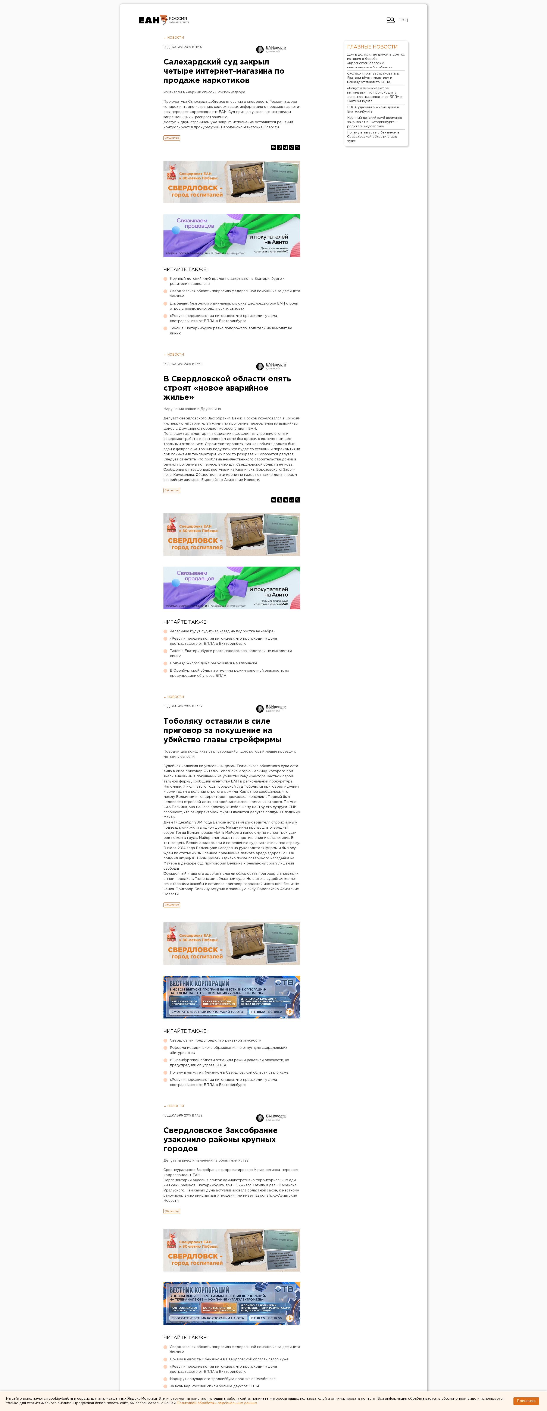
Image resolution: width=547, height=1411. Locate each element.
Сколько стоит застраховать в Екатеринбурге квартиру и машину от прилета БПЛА (373, 78)
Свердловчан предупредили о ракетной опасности (215, 1040)
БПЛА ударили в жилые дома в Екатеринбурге (373, 109)
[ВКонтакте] (273, 147)
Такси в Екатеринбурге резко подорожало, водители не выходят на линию (231, 331)
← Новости (173, 38)
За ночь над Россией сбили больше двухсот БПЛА (215, 1386)
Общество (172, 138)
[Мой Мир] (291, 147)
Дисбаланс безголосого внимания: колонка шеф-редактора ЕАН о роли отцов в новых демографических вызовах (234, 306)
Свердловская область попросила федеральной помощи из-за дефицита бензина (235, 294)
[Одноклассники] (279, 147)
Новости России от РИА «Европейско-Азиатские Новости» (153, 20)
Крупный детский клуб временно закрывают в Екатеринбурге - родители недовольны (227, 281)
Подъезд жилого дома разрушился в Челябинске (213, 663)
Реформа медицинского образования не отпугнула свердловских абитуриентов (228, 1050)
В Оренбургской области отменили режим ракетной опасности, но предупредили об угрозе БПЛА (229, 673)
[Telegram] (285, 147)
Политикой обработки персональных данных (217, 1403)
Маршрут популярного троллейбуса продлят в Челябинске (223, 1379)
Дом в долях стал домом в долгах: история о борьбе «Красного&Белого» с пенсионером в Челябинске (376, 61)
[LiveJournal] (297, 147)
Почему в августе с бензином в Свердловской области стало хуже (229, 1072)
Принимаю (526, 1401)
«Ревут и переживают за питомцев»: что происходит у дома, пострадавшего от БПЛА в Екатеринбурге (224, 318)
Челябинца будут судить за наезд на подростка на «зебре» (222, 631)
